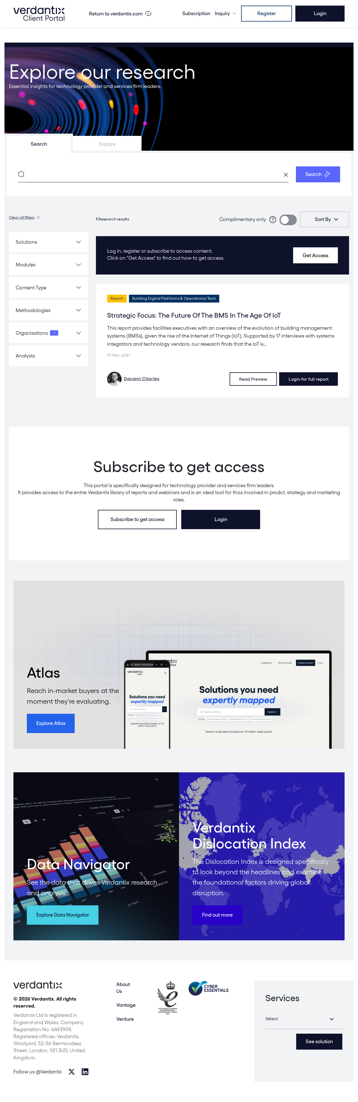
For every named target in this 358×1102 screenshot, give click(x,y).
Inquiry (222, 13)
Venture (125, 1019)
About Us (123, 987)
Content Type (31, 287)
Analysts (25, 356)
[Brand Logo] (38, 13)
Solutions (26, 242)
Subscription (196, 13)
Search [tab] (39, 144)
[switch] (288, 220)
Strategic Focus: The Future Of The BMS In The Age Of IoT (194, 315)
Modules (26, 265)
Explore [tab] (107, 144)
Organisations (35, 333)
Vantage (126, 1005)
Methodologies (33, 310)
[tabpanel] (179, 174)
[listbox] (324, 219)
